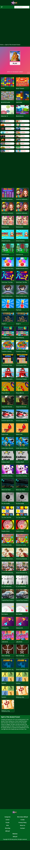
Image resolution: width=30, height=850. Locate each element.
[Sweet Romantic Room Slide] (8, 570)
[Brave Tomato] (22, 86)
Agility (22, 143)
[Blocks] (7, 86)
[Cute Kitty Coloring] (8, 473)
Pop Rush (4, 310)
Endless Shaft (6, 462)
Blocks (3, 88)
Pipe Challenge (6, 655)
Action (7, 151)
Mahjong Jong (20, 697)
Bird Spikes (5, 614)
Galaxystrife (5, 628)
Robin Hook (5, 434)
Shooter (23, 139)
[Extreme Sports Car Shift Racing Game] (8, 418)
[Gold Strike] (22, 100)
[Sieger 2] (8, 321)
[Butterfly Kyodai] (7, 100)
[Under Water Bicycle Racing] (8, 446)
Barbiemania (5, 227)
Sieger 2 (4, 323)
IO (21, 121)
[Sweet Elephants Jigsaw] (8, 667)
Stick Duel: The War (7, 282)
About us (22, 825)
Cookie (22, 819)
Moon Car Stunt (6, 489)
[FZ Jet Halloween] (8, 584)
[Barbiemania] (8, 224)
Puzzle (7, 822)
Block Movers (20, 116)
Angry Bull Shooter (7, 406)
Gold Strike (19, 102)
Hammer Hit (5, 254)
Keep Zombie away (7, 296)
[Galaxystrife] (8, 625)
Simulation (8, 128)
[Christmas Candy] (8, 542)
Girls (7, 132)
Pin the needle (6, 503)
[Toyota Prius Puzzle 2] (8, 598)
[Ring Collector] (8, 390)
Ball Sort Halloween (7, 199)
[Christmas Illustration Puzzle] (8, 556)
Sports (7, 121)
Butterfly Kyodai (5, 102)
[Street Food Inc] (8, 238)
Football (23, 128)
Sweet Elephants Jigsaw (9, 669)
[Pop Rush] (8, 307)
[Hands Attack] (8, 529)
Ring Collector (6, 393)
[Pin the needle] (8, 501)
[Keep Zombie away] (8, 294)
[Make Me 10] (7, 113)
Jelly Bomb (5, 642)
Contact (22, 828)
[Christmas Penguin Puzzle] (8, 377)
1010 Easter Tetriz (7, 365)
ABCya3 (7, 831)
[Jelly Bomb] (8, 639)
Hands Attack (6, 531)
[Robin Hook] (8, 432)
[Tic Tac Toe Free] (8, 515)
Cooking (23, 132)
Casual (22, 124)
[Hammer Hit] (8, 252)
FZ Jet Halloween (7, 586)
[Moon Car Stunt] (8, 487)
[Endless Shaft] (8, 459)
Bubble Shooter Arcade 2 (9, 268)
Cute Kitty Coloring (7, 476)
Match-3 (8, 143)
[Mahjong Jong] (22, 695)
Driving (22, 136)
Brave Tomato (20, 88)
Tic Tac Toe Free (6, 517)
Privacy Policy (22, 822)
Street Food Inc (6, 241)
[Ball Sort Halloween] (8, 197)
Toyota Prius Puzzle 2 (8, 600)
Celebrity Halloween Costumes (10, 213)
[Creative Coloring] (8, 349)
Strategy (8, 147)
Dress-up (23, 151)
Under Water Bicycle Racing (9, 448)
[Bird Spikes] (8, 612)
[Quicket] (8, 681)
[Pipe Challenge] (8, 653)
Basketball (8, 124)
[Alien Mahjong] (8, 335)
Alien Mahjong (6, 337)
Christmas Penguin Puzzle (9, 379)
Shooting (8, 139)
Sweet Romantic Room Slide (10, 572)
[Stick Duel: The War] (8, 280)
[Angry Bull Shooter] (8, 404)
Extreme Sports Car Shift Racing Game (13, 420)
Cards (22, 147)
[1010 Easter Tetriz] (8, 363)
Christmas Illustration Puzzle (10, 559)
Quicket (4, 683)
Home (1, 44)
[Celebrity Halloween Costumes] (22, 197)
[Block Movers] (22, 113)
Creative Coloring (6, 351)
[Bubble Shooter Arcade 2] (8, 266)
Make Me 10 (4, 116)
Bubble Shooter (10, 136)
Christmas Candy (7, 545)
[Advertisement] (15, 25)
